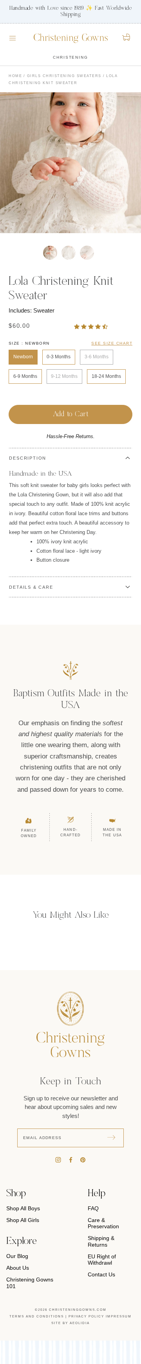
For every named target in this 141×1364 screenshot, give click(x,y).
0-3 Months (58, 356)
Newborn (23, 356)
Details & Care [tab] (31, 587)
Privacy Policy (86, 1316)
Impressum (119, 1316)
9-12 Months (64, 376)
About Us (17, 1268)
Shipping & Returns (101, 1241)
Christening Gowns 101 (29, 1282)
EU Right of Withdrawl (102, 1259)
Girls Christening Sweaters (64, 76)
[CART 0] (127, 37)
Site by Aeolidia (70, 1323)
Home (15, 76)
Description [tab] (27, 458)
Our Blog (17, 1256)
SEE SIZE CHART (111, 343)
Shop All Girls (22, 1220)
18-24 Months (106, 376)
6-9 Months (25, 376)
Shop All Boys (23, 1208)
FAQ (93, 1208)
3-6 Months (96, 356)
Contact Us (101, 1274)
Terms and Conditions (36, 1316)
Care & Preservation (103, 1223)
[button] (91, 326)
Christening (70, 57)
